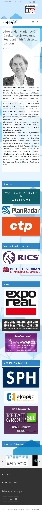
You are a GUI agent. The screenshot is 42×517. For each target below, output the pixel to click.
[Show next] (39, 461)
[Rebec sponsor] (21, 196)
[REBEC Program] (30, 14)
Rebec (23, 509)
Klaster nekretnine (27, 492)
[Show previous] (3, 461)
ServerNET (35, 509)
